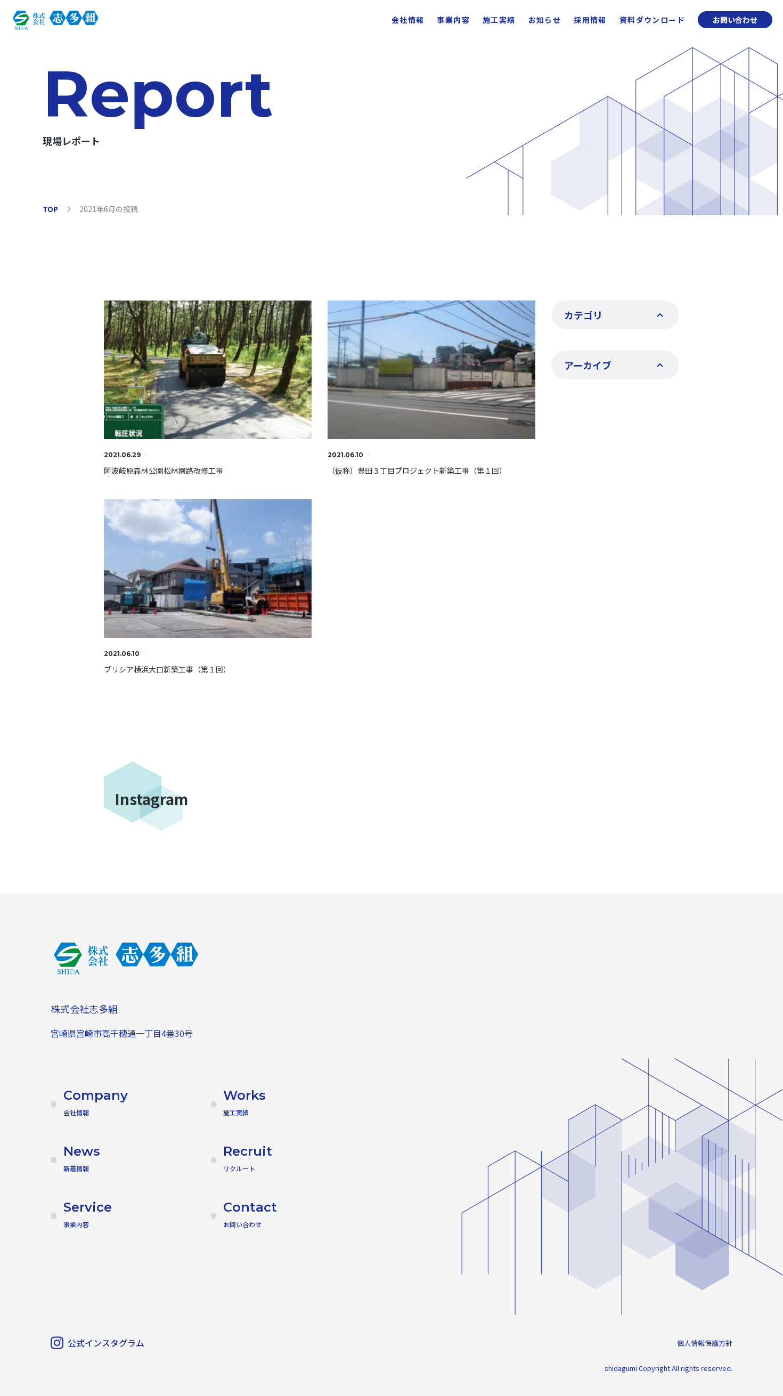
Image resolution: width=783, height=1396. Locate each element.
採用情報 (590, 19)
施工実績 (499, 19)
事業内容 (453, 19)
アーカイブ (587, 365)
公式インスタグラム (106, 1342)
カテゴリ (583, 315)
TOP (50, 209)
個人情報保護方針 (704, 1343)
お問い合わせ (735, 19)
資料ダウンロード (652, 19)
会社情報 (408, 19)
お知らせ (544, 19)
